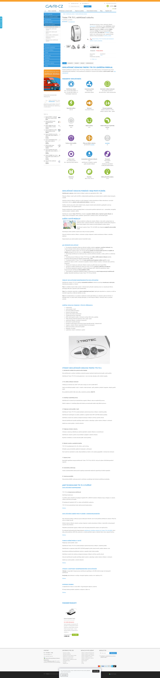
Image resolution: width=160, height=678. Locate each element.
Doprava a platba (79, 10)
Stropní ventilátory (49, 50)
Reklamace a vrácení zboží (65, 10)
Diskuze (82, 63)
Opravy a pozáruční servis (68, 658)
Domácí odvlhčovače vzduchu (52, 26)
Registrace (114, 3)
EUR (115, 8)
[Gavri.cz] (55, 6)
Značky (46, 65)
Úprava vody (48, 55)
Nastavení (64, 675)
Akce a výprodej (52, 10)
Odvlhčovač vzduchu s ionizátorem (50, 37)
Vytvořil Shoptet (113, 673)
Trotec (101, 55)
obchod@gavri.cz (48, 654)
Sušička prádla (107, 35)
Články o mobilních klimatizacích (88, 652)
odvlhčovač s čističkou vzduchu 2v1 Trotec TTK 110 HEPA (98, 530)
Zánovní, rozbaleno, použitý (51, 16)
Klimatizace (47, 44)
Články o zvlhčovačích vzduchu (88, 658)
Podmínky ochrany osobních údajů (69, 655)
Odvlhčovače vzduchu (50, 24)
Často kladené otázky (92, 10)
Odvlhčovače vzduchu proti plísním (51, 32)
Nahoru (64, 508)
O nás (83, 663)
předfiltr (92, 144)
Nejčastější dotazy (66, 660)
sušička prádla (104, 67)
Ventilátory (47, 58)
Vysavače (47, 60)
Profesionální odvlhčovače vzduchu (51, 29)
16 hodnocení (71, 21)
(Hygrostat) (93, 26)
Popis (64, 63)
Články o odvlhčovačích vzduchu (88, 655)
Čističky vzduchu (48, 22)
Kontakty (64, 661)
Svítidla (46, 52)
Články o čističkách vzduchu (87, 656)
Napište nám (108, 10)
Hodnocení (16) (89, 63)
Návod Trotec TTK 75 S (97, 38)
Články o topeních (85, 659)
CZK (113, 8)
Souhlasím (95, 671)
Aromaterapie (48, 19)
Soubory (77, 63)
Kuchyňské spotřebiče (50, 47)
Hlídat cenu (94, 59)
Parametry (70, 63)
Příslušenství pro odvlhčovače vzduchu (52, 40)
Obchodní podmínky (67, 654)
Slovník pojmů (84, 660)
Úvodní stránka (45, 11)
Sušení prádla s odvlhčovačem (52, 34)
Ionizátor (107, 143)
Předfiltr (107, 32)
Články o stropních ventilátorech (88, 654)
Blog (101, 10)
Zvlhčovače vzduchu (49, 63)
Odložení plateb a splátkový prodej (69, 659)
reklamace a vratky (51, 661)
